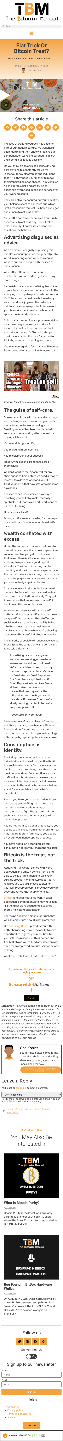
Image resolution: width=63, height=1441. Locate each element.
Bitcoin (8, 897)
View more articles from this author (40, 1069)
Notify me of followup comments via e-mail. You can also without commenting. (30, 1099)
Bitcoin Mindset (24, 1109)
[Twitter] (19, 1341)
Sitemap (11, 1417)
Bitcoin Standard (43, 1109)
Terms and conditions (19, 1413)
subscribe (12, 1101)
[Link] (43, 1341)
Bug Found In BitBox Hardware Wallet (28, 1286)
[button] (31, 33)
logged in (21, 1087)
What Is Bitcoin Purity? (22, 1202)
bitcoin (10, 1109)
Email (4, 1380)
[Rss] (35, 1341)
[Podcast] (27, 1341)
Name (4, 1370)
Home (10, 58)
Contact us (13, 1406)
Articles (19, 58)
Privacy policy (15, 1410)
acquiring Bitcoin (19, 926)
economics (12, 1112)
